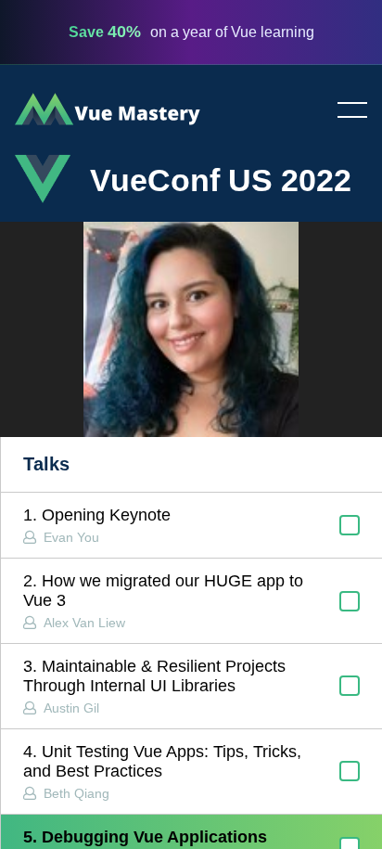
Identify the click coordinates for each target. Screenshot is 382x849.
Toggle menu (345, 111)
